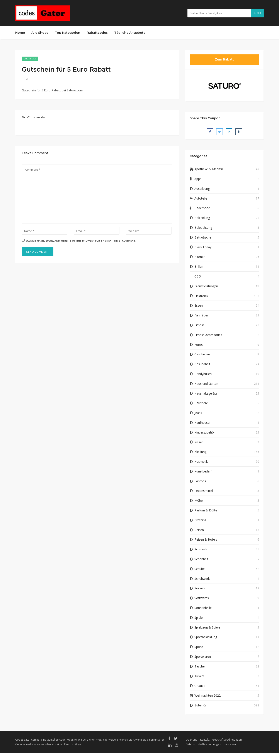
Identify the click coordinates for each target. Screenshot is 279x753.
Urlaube (199, 686)
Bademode (202, 208)
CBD (197, 276)
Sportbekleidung (205, 637)
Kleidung (200, 452)
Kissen (199, 442)
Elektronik (201, 296)
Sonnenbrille (203, 608)
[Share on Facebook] (210, 131)
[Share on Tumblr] (238, 131)
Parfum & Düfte (205, 510)
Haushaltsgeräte (206, 393)
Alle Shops (39, 33)
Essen (198, 305)
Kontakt (204, 739)
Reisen (199, 530)
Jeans (198, 413)
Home (20, 33)
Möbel (198, 500)
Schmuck (200, 549)
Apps (197, 179)
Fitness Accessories (208, 335)
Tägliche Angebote (129, 33)
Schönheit (201, 559)
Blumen (199, 257)
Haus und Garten (206, 384)
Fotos (198, 345)
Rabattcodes (97, 33)
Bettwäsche (202, 237)
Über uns (191, 739)
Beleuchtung (203, 227)
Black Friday (202, 247)
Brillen (198, 266)
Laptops (200, 481)
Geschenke (202, 354)
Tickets (199, 676)
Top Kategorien (67, 33)
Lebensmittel (203, 491)
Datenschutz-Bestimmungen (203, 744)
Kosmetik (201, 461)
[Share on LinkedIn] (229, 131)
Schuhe (199, 569)
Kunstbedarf (203, 471)
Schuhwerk (202, 579)
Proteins (200, 520)
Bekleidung (202, 218)
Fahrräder (201, 315)
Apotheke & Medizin (208, 169)
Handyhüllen (203, 374)
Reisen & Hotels (205, 539)
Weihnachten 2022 (207, 695)
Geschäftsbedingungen (227, 739)
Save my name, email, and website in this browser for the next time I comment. (81, 240)
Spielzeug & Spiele (207, 627)
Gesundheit (202, 364)
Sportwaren (202, 656)
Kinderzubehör (204, 432)
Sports (199, 647)
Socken (199, 588)
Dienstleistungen (206, 286)
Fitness (199, 325)
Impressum (231, 744)
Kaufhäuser (202, 422)
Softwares (201, 598)
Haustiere (201, 403)
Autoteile (200, 198)
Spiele (198, 617)
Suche (257, 13)
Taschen (200, 666)
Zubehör (200, 705)
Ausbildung (202, 189)
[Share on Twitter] (219, 131)
